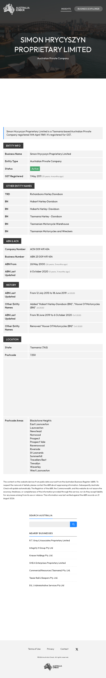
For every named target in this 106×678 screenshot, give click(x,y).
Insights (66, 8)
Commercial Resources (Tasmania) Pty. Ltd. (49, 570)
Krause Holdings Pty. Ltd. (41, 555)
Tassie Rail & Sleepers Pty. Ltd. (43, 577)
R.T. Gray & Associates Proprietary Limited (49, 540)
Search (73, 524)
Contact (64, 648)
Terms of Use (34, 648)
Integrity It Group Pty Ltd (41, 548)
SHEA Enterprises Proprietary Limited (47, 563)
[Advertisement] (53, 99)
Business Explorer (88, 8)
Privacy (50, 648)
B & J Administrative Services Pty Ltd (46, 585)
